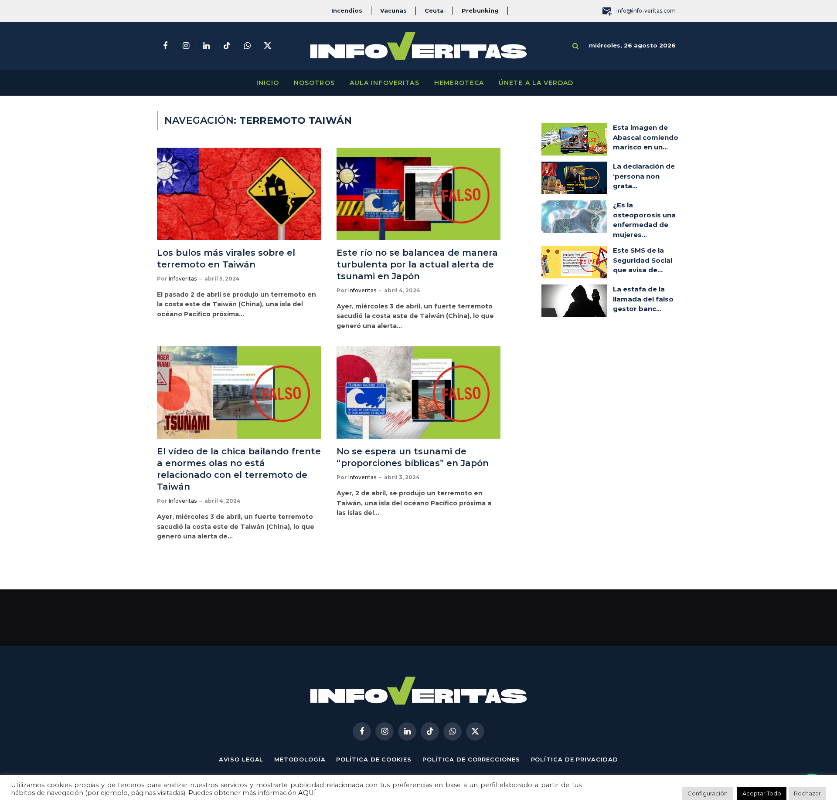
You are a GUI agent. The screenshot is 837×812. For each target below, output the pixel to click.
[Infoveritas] (418, 46)
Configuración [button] (707, 793)
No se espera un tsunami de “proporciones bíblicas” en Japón (414, 457)
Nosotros (314, 83)
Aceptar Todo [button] (761, 793)
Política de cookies (373, 759)
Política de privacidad (574, 759)
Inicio (267, 83)
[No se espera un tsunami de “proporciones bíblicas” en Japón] (418, 392)
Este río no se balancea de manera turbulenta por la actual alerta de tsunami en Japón (417, 264)
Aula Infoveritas (384, 83)
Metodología (299, 759)
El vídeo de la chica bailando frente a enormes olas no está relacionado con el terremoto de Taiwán (239, 469)
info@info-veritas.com (646, 10)
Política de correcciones (471, 759)
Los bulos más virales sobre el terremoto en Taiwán (226, 258)
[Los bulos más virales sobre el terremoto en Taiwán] (239, 194)
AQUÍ (307, 793)
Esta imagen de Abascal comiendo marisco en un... (645, 137)
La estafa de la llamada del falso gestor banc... (643, 299)
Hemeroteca (459, 83)
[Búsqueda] (576, 46)
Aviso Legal (241, 759)
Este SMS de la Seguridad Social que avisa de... (642, 260)
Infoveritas (183, 278)
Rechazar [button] (807, 793)
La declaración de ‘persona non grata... (644, 176)
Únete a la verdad (536, 83)
